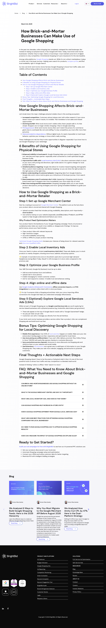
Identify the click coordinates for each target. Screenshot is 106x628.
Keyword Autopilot (42, 579)
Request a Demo (42, 598)
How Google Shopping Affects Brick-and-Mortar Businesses (43, 80)
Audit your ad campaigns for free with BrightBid (36, 447)
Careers (75, 585)
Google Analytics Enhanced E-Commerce (37, 287)
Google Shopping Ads (43, 566)
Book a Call (97, 4)
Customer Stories (42, 592)
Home (16, 13)
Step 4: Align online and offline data (38, 93)
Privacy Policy (77, 592)
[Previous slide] (3, 509)
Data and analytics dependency (34, 134)
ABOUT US (76, 579)
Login (38, 595)
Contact (75, 582)
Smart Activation (42, 576)
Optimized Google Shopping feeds (31, 241)
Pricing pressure (28, 128)
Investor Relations (78, 588)
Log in (77, 4)
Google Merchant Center (49, 205)
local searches (54, 334)
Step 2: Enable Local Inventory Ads (38, 89)
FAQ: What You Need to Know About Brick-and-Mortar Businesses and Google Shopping (53, 101)
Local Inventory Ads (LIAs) (50, 161)
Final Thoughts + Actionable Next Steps (36, 99)
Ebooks (75, 575)
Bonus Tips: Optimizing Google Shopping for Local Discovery (43, 97)
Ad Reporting (41, 569)
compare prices (72, 61)
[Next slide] (88, 509)
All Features (41, 559)
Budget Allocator (42, 563)
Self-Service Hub (78, 563)
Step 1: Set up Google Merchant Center (39, 87)
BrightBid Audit (42, 585)
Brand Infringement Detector (46, 589)
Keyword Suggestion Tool (44, 582)
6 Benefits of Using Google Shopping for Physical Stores (42, 82)
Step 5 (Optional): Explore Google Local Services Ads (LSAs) (46, 95)
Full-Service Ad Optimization (81, 559)
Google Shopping (42, 59)
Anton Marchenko (17, 502)
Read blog (14, 523)
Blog (23, 13)
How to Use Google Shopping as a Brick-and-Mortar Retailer (43, 85)
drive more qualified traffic (31, 243)
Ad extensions (39, 346)
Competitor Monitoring (44, 572)
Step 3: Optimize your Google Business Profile (41, 91)
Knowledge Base (78, 572)
